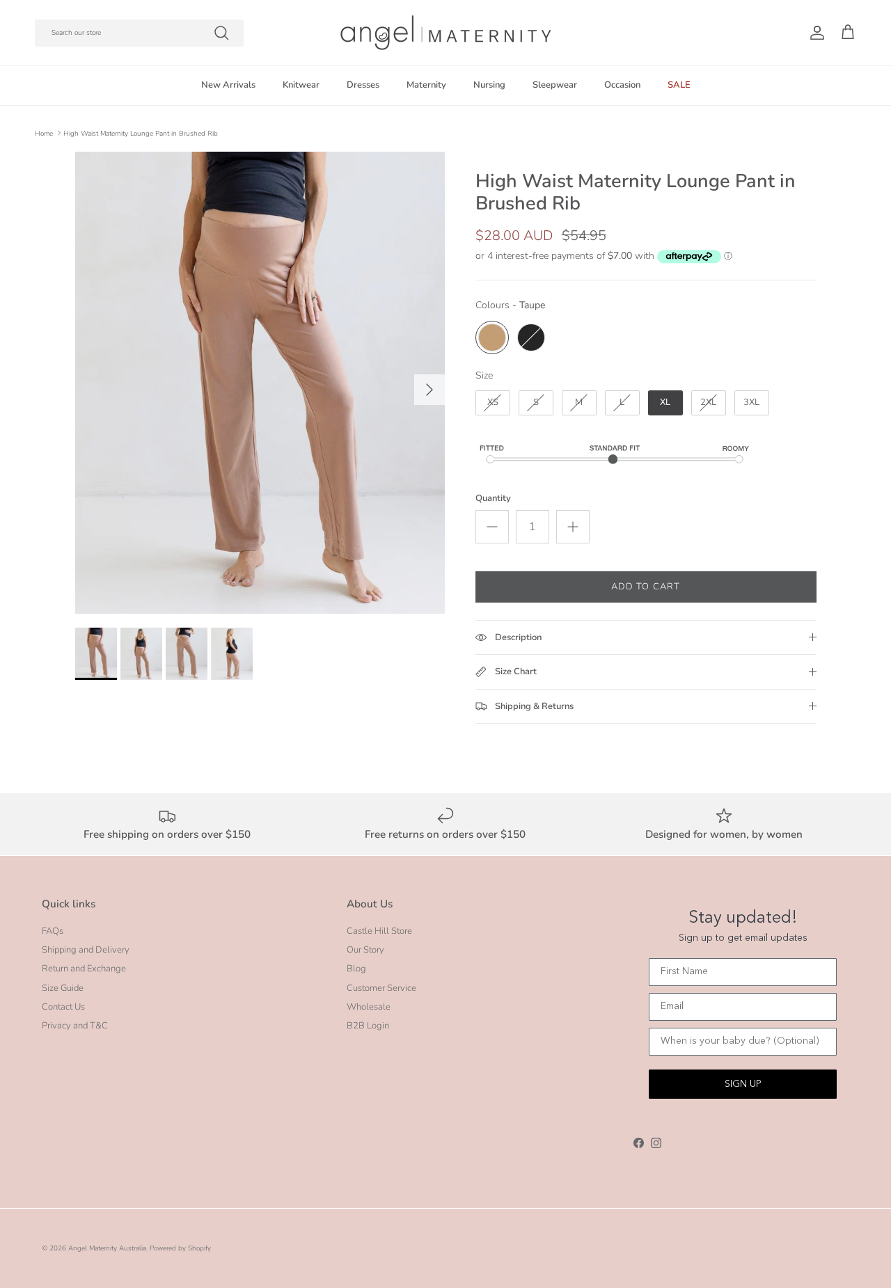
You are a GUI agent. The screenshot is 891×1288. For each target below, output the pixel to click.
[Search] (221, 32)
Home (44, 133)
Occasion (622, 85)
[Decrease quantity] (492, 526)
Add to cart (645, 586)
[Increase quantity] (573, 526)
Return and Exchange (84, 968)
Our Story (365, 950)
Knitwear (301, 85)
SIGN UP (743, 1084)
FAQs (52, 931)
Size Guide (63, 988)
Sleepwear (555, 85)
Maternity (426, 85)
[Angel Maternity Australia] (446, 32)
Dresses (363, 85)
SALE (679, 85)
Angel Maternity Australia (107, 1248)
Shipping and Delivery (85, 950)
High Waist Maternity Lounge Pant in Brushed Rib (140, 133)
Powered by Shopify (180, 1248)
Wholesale (369, 1007)
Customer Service (381, 988)
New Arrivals (228, 85)
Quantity (493, 498)
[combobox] (139, 33)
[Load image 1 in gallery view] (260, 383)
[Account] (814, 32)
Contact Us (63, 1007)
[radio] (492, 337)
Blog (356, 968)
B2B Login (368, 1025)
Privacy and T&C (75, 1025)
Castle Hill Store (379, 931)
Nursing (489, 85)
